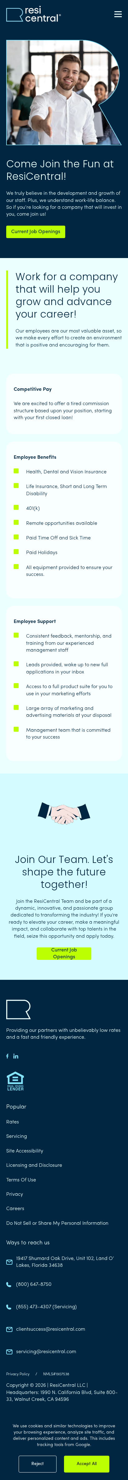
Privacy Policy (18, 1374)
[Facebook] (7, 1056)
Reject (37, 1464)
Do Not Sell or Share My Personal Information (57, 1223)
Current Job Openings (35, 231)
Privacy (14, 1194)
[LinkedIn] (15, 1056)
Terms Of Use (21, 1180)
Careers (15, 1208)
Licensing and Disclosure (34, 1165)
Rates (12, 1122)
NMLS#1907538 (56, 1374)
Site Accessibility (24, 1151)
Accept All (87, 1464)
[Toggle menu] (118, 13)
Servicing (16, 1136)
